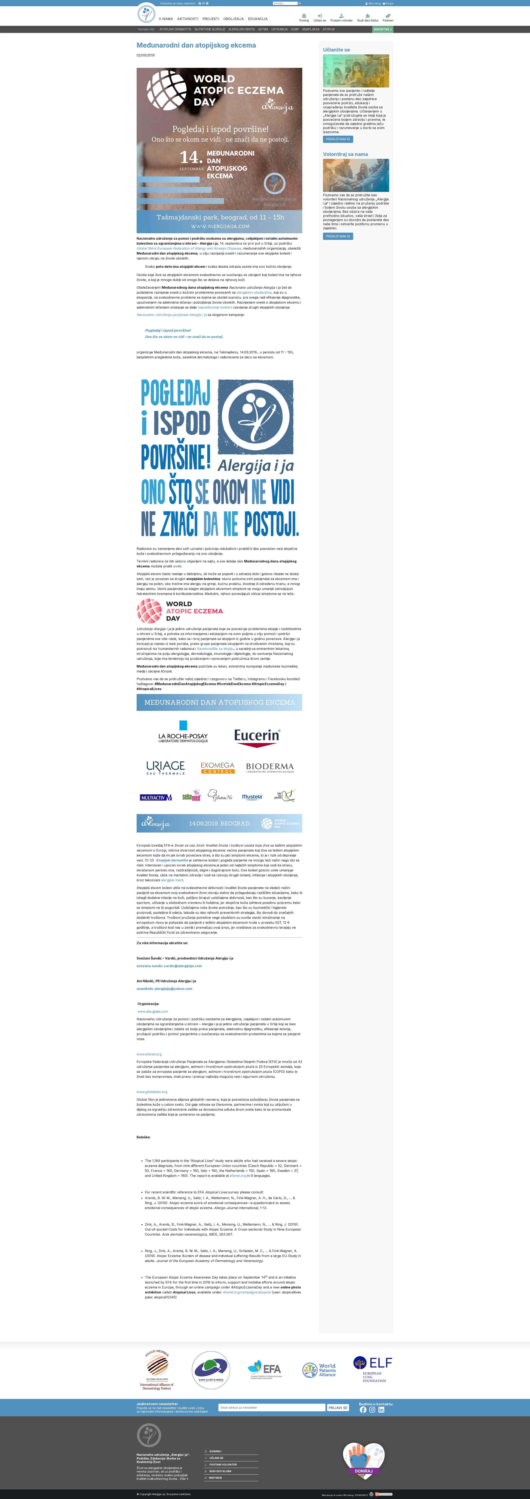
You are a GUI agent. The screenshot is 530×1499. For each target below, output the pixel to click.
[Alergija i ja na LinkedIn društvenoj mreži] (207, 3)
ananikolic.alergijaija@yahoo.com (164, 989)
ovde (177, 566)
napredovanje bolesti (214, 307)
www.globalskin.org (152, 1092)
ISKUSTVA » (383, 29)
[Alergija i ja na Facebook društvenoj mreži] (199, 3)
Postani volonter (342, 20)
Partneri (388, 20)
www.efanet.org (149, 1054)
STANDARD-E (361, 1495)
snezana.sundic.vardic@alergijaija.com (169, 966)
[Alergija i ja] (146, 20)
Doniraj (304, 20)
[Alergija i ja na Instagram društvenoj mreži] (203, 3)
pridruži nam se (338, 139)
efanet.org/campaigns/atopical (247, 1292)
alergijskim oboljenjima (254, 292)
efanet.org (238, 1176)
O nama (166, 19)
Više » (184, 1478)
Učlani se (320, 20)
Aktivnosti (187, 19)
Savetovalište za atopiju (215, 649)
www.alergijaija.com (152, 1011)
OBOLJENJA (233, 19)
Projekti (210, 19)
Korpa (389, 3)
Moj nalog (374, 3)
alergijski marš (172, 880)
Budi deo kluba (368, 20)
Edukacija (258, 19)
